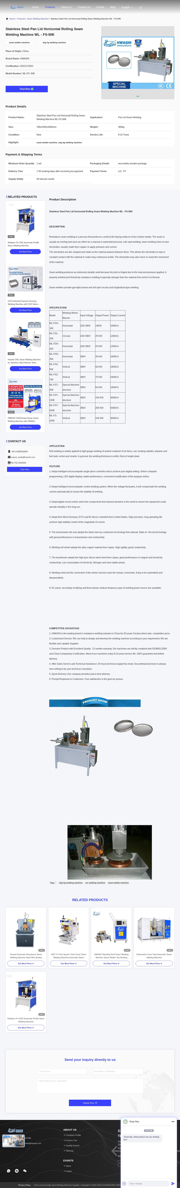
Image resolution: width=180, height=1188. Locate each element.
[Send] (173, 1183)
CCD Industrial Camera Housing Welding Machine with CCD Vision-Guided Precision (23, 304)
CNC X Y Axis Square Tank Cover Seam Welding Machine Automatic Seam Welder (68, 956)
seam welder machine (118, 883)
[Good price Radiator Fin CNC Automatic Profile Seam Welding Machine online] (25, 220)
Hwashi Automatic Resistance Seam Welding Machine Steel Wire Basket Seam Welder (26, 956)
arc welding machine (95, 883)
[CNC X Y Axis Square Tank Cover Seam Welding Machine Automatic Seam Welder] (68, 930)
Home (35, 7)
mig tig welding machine (71, 883)
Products (50, 7)
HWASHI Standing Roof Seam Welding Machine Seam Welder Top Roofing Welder (111, 956)
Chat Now (25, 89)
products (21, 19)
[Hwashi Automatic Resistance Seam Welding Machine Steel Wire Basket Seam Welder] (26, 930)
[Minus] (173, 1121)
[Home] (17, 7)
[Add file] (124, 1183)
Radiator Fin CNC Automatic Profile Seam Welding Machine (25, 1020)
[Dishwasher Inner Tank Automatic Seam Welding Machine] (154, 930)
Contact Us (84, 7)
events (100, 7)
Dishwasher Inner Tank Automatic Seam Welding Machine (154, 956)
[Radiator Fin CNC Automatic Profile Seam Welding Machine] (26, 994)
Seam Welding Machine (37, 19)
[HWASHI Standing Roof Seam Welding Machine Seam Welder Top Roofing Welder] (111, 930)
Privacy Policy (24, 1185)
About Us (66, 7)
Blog (112, 7)
